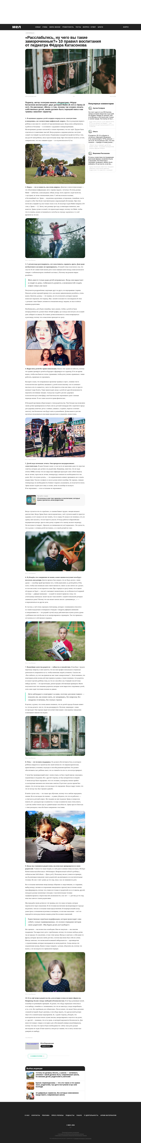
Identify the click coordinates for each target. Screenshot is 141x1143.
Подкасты (70, 1115)
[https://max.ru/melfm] (86, 1108)
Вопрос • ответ (89, 27)
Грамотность (68, 27)
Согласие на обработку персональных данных (71, 1134)
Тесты (78, 27)
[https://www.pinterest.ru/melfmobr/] (75, 1108)
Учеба (44, 27)
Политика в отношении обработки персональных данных (71, 1135)
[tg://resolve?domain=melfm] (54, 1108)
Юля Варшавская (47, 1043)
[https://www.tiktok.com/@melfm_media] (70, 1108)
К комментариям (37, 1056)
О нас (27, 1115)
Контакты (36, 1115)
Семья (37, 27)
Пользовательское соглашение (70, 1132)
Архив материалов (108, 1115)
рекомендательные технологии (82, 1138)
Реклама (45, 1115)
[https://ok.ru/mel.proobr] (81, 1108)
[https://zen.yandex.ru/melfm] (60, 1108)
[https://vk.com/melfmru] (65, 1108)
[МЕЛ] (16, 27)
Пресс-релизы (58, 1115)
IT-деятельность (91, 1115)
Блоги (100, 27)
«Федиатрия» (63, 102)
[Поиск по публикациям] (119, 27)
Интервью (30, 33)
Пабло (79, 1115)
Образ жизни (54, 27)
